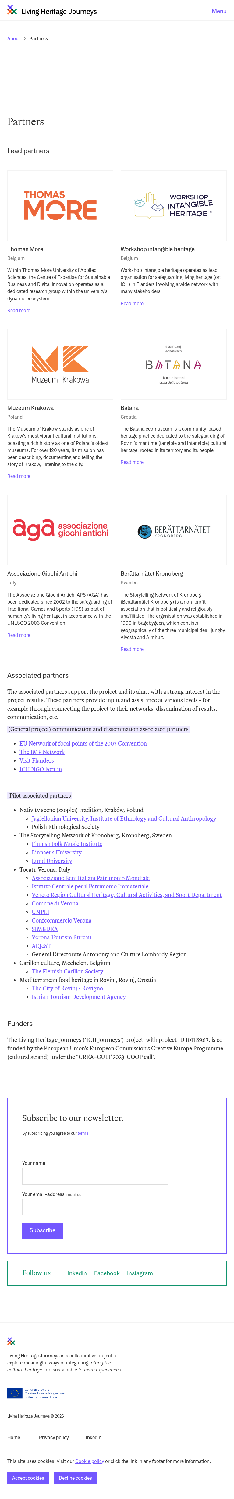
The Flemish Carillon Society (67, 971)
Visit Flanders (37, 760)
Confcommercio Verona (61, 920)
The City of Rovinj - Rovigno (67, 988)
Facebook (107, 1273)
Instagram (140, 1273)
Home (13, 1438)
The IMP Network (42, 752)
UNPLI (40, 912)
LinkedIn (76, 1273)
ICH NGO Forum (41, 769)
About (13, 39)
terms (83, 1133)
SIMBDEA (45, 929)
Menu (219, 11)
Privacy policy (54, 1438)
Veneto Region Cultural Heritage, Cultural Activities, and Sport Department (127, 894)
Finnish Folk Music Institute (67, 843)
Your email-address (43, 1194)
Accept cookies (28, 1478)
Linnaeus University (57, 852)
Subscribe (42, 1230)
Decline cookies (75, 1478)
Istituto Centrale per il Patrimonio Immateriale (90, 886)
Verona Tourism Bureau (61, 937)
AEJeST (41, 945)
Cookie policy (89, 1462)
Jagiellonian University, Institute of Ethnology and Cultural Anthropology (124, 818)
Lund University (52, 861)
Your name (33, 1163)
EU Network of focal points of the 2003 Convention (83, 743)
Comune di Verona (55, 903)
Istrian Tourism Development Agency (79, 996)
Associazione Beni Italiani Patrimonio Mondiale (91, 878)
